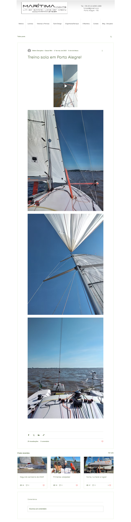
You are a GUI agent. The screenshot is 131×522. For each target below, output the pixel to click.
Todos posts (21, 36)
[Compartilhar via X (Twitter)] (34, 435)
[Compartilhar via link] (44, 435)
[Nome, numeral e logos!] (98, 465)
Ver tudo (111, 453)
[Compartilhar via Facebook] (29, 435)
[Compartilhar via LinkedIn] (39, 435)
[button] (111, 36)
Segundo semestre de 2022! (32, 477)
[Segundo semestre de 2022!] (32, 465)
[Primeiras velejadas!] (65, 465)
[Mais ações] (102, 50)
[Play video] (65, 86)
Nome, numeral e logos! (96, 477)
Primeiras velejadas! (61, 477)
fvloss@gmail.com (91, 8)
